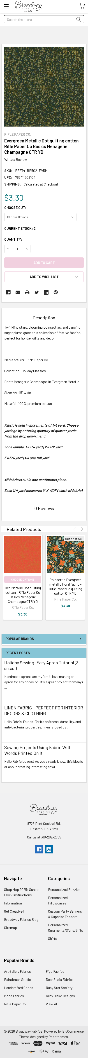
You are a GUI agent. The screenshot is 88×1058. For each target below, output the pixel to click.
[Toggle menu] (6, 6)
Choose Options (23, 579)
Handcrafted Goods (18, 987)
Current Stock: (20, 228)
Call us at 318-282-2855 (44, 837)
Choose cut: (15, 207)
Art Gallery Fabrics (17, 971)
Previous (75, 529)
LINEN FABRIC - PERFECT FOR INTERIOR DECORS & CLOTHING (43, 710)
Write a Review (15, 159)
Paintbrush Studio (17, 979)
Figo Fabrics (55, 971)
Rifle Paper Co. (15, 1004)
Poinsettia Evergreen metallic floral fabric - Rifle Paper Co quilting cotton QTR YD (65, 586)
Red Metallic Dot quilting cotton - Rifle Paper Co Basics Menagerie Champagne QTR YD (23, 595)
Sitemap (10, 927)
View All (52, 1004)
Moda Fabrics (14, 996)
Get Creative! (14, 911)
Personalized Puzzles (64, 889)
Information (13, 903)
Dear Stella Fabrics (60, 979)
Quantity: (13, 239)
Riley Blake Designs (60, 996)
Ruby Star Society (59, 987)
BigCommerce (73, 1031)
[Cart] (83, 6)
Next (81, 529)
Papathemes (58, 1036)
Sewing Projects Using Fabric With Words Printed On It (38, 750)
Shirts (52, 938)
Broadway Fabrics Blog (21, 919)
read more (12, 695)
